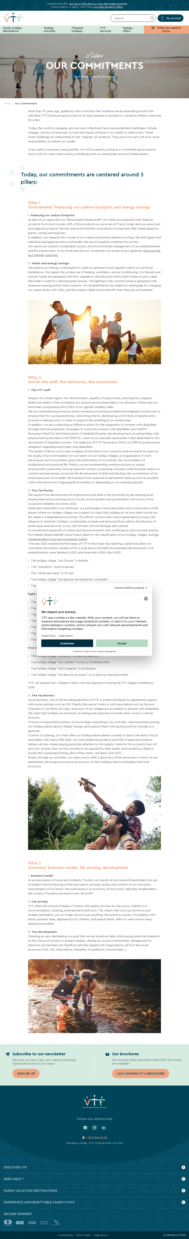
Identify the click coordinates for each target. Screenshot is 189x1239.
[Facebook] (85, 1127)
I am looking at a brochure (141, 1073)
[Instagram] (94, 1127)
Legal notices (101, 1235)
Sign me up (26, 1073)
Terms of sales (83, 1235)
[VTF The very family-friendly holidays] (19, 18)
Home (7, 103)
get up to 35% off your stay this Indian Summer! (98, 4)
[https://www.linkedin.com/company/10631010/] (103, 1127)
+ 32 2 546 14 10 (96, 1137)
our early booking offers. (108, 7)
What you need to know (168, 29)
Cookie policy (65, 1235)
